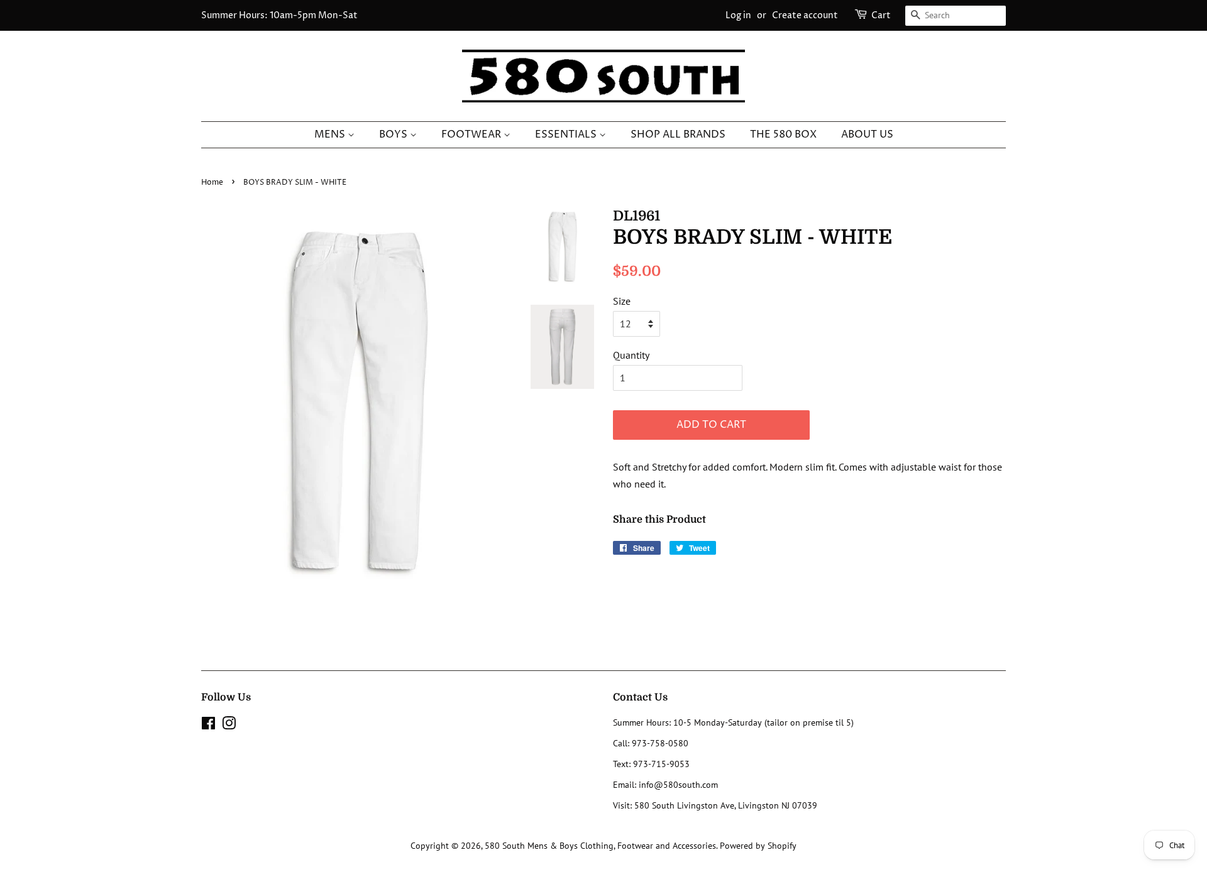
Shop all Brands (678, 134)
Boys (394, 134)
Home (212, 182)
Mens (331, 134)
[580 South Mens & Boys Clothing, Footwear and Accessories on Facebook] (208, 725)
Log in (738, 15)
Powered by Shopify (758, 845)
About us (867, 134)
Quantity (631, 355)
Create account (805, 15)
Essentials (567, 134)
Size (622, 301)
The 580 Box (783, 134)
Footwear (472, 134)
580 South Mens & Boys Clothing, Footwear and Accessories (600, 845)
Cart (881, 15)
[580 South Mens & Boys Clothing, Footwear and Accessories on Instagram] (229, 725)
